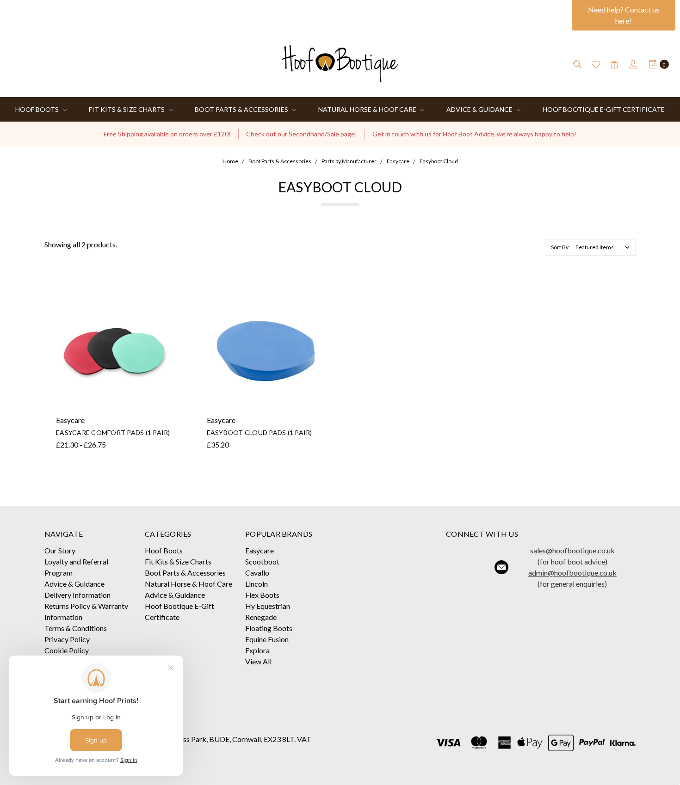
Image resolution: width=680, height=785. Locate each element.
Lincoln (256, 583)
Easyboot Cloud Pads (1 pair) (259, 432)
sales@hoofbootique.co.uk (572, 550)
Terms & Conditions (75, 628)
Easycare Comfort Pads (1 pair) (113, 432)
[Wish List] (595, 64)
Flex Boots (262, 594)
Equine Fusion (267, 639)
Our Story (59, 550)
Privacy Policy (67, 639)
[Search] (576, 64)
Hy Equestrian (267, 605)
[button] (454, 567)
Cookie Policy (66, 650)
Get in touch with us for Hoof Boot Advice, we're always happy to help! (474, 134)
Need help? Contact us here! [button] (623, 15)
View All (258, 661)
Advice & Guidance (480, 109)
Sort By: (560, 247)
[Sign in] (632, 64)
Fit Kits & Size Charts (127, 109)
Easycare (259, 550)
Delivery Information (77, 594)
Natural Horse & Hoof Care (368, 109)
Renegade (261, 617)
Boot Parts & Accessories (242, 109)
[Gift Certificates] (613, 64)
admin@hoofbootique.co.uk (572, 572)
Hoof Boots (37, 109)
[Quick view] (167, 298)
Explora (257, 650)
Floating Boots (268, 628)
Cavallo (257, 572)
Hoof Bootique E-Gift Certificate (604, 109)
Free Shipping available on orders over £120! (167, 134)
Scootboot (262, 561)
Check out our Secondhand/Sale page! (301, 134)
